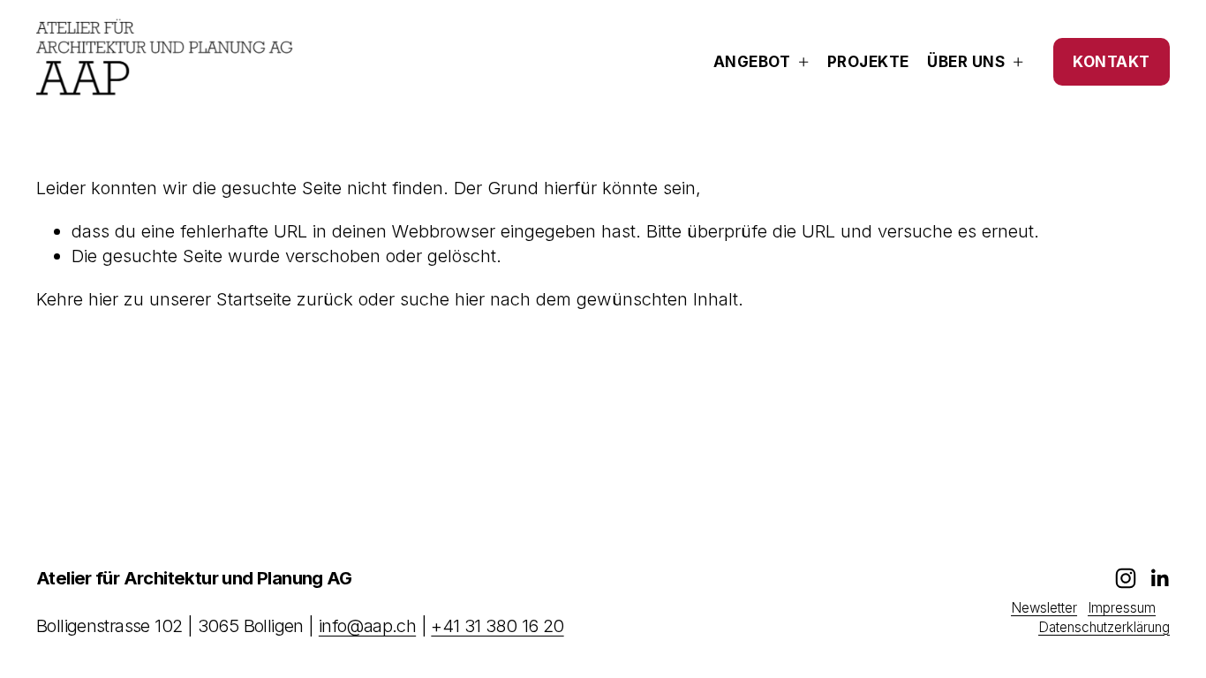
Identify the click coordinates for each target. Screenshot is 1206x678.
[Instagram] (1125, 578)
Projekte (868, 62)
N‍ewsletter (1044, 607)
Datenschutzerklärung (1104, 627)
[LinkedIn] (1159, 578)
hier (103, 299)
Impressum (1122, 607)
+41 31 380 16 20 (497, 626)
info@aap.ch (367, 626)
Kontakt (1111, 62)
